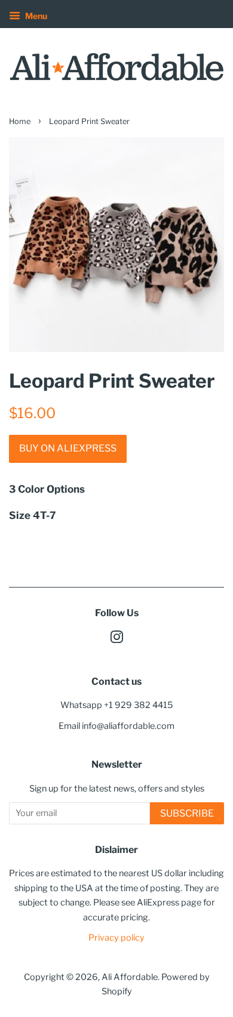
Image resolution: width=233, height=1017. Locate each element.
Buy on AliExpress (67, 448)
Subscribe (187, 813)
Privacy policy (116, 937)
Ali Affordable (130, 977)
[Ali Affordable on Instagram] (116, 639)
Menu (35, 16)
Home (19, 121)
